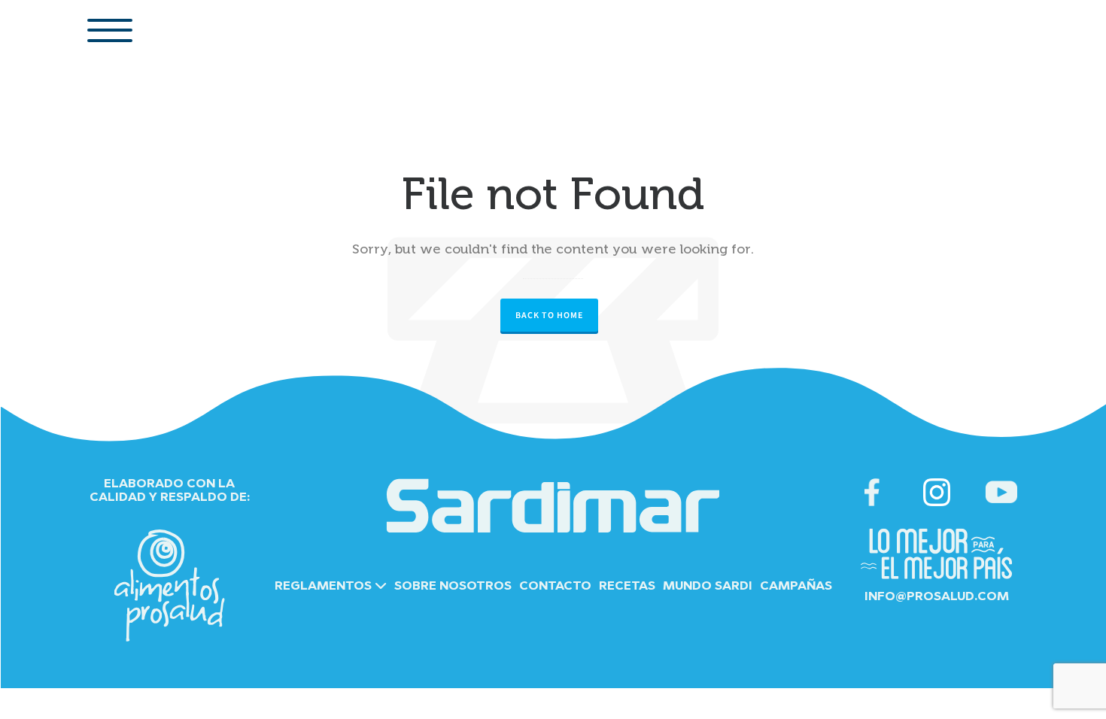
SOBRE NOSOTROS (453, 587)
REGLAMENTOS (325, 587)
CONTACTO (555, 587)
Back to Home (549, 315)
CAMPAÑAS (796, 587)
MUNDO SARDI (707, 587)
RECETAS (627, 587)
